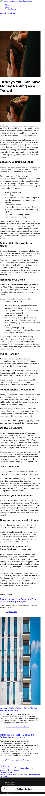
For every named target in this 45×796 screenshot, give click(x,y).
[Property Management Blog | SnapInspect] (16, 1)
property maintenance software (17, 727)
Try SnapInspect (10, 9)
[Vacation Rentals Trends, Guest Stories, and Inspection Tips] (20, 704)
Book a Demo (10, 13)
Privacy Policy (11, 784)
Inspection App (11, 612)
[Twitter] (25, 780)
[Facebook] (21, 780)
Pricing (7, 5)
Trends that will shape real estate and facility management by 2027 (17, 736)
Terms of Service (9, 782)
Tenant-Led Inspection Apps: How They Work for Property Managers (18, 600)
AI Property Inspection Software (17, 760)
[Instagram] (26, 784)
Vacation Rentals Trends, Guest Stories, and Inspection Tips (18, 709)
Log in (2, 13)
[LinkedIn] (28, 780)
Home (7, 7)
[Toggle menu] (1, 15)
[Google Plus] (23, 784)
